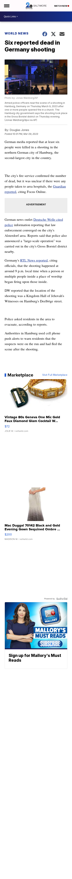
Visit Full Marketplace (54, 375)
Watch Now (61, 6)
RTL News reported (34, 260)
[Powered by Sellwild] (61, 598)
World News (17, 33)
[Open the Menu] (6, 5)
